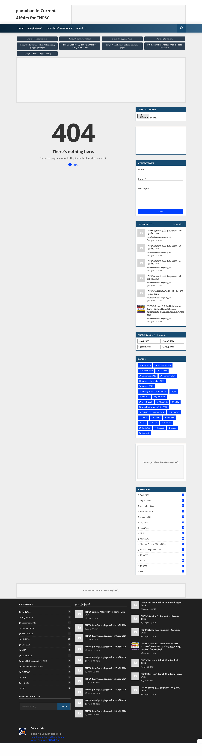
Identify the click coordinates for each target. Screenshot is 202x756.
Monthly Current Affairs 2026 (154, 407)
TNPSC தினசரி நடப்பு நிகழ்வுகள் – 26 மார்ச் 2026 (105, 678)
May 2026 (163, 402)
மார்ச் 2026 (144, 341)
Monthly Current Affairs (60, 28)
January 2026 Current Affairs (154, 391)
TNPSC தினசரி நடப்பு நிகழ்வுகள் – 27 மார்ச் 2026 (105, 668)
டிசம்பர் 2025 (168, 346)
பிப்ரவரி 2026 (168, 341)
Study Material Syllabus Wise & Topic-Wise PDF (164, 46)
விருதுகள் (145, 433)
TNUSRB (171, 417)
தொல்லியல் (146, 428)
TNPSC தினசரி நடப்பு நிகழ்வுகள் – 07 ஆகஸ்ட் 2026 (164, 262)
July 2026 (146, 396)
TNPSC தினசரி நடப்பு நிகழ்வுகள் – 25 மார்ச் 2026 (105, 689)
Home (21, 28)
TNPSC (145, 417)
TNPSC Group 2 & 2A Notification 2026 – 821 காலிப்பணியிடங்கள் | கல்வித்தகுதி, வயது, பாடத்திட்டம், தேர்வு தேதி (165, 310)
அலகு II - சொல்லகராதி (37, 38)
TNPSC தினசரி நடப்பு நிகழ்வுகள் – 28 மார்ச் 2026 (105, 657)
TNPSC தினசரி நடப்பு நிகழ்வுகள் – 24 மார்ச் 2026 (105, 700)
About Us (81, 28)
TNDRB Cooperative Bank (153, 412)
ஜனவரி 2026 (145, 346)
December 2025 (149, 375)
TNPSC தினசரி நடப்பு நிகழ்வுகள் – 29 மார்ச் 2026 (105, 646)
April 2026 (146, 365)
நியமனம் (160, 428)
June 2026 (160, 396)
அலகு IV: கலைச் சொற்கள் (79, 38)
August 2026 (147, 370)
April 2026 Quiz (164, 365)
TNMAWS (175, 412)
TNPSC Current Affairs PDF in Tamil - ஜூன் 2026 (165, 292)
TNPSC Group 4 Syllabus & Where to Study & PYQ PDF (80, 46)
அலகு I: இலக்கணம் (164, 38)
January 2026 (147, 386)
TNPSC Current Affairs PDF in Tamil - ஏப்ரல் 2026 (161, 675)
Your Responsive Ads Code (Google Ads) (161, 462)
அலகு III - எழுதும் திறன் (122, 38)
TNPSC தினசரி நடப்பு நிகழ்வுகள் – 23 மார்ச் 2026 (105, 711)
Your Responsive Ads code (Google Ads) (101, 590)
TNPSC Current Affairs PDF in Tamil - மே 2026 (160, 661)
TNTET (157, 417)
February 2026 (169, 375)
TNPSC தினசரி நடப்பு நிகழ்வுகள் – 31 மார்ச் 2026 (105, 625)
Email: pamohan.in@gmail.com (47, 736)
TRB (143, 422)
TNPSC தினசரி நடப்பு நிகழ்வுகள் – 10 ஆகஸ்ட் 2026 (164, 232)
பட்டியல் (174, 428)
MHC (177, 402)
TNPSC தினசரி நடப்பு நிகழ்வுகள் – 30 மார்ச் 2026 (105, 635)
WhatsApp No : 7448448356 (45, 739)
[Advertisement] (129, 12)
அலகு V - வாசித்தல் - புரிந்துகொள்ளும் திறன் (122, 46)
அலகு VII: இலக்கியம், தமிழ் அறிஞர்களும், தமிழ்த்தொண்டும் (37, 46)
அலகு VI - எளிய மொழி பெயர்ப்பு (37, 53)
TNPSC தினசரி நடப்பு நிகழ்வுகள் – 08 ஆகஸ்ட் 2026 (164, 247)
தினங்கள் (167, 422)
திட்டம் (154, 422)
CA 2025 (163, 370)
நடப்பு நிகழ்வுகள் (34, 28)
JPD (175, 391)
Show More (178, 224)
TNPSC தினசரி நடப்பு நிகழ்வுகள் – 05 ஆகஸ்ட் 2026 (164, 277)
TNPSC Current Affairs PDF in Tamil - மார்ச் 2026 (105, 613)
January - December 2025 (153, 381)
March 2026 (147, 402)
